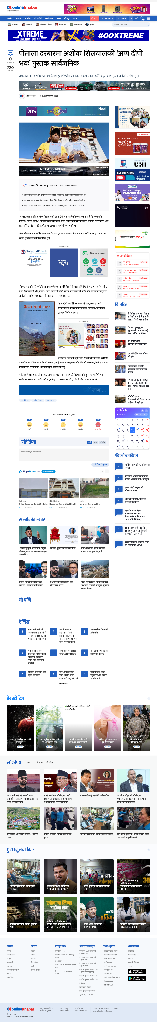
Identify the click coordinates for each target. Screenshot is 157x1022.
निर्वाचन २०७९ (108, 970)
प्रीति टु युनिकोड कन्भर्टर (87, 991)
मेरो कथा (82, 983)
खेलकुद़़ (9, 966)
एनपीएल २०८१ (60, 951)
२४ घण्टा (29, 763)
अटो (32, 966)
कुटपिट (92, 24)
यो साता (40, 763)
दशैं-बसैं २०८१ (108, 985)
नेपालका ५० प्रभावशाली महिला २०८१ (87, 958)
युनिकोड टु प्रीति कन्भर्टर (87, 995)
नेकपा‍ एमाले (63, 24)
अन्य (75, 18)
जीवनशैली (38, 18)
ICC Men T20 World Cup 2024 (64, 956)
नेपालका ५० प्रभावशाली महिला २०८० (87, 964)
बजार (33, 951)
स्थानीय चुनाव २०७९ (110, 966)
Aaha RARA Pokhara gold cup (65, 966)
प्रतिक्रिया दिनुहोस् (100, 464)
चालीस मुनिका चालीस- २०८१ (89, 979)
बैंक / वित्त (34, 962)
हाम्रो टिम (131, 951)
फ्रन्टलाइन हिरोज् (85, 987)
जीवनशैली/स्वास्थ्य (13, 970)
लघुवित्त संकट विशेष (110, 955)
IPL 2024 (58, 961)
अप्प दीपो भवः (25, 400)
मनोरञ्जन (49, 18)
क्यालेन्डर (122, 410)
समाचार (18, 18)
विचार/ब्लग (11, 955)
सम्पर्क (130, 966)
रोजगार (33, 959)
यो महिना (49, 763)
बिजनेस (28, 18)
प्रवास (9, 974)
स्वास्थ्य (123, 18)
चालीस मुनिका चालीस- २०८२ (89, 976)
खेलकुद (67, 18)
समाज (9, 951)
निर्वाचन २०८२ (108, 974)
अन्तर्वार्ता (10, 962)
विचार (59, 18)
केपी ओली (29, 24)
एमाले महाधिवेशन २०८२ (112, 978)
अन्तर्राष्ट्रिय (10, 978)
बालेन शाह (15, 24)
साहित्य (9, 959)
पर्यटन (33, 955)
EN (131, 18)
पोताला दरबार (50, 400)
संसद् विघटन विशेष (110, 959)
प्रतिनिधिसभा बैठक (45, 24)
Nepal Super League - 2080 (64, 972)
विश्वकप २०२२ (108, 981)
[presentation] (102, 471)
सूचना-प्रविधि (35, 970)
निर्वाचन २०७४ (109, 962)
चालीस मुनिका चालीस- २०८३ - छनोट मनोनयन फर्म (89, 971)
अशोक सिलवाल (38, 400)
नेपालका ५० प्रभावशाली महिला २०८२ (87, 952)
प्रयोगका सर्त (132, 955)
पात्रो (95, 18)
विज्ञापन (130, 959)
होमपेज (9, 18)
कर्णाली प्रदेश (78, 24)
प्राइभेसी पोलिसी (133, 962)
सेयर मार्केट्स (108, 18)
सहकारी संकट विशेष (110, 951)
